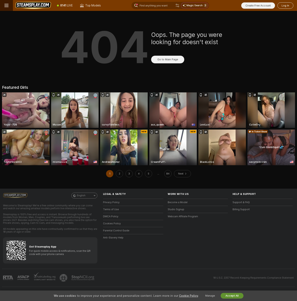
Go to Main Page (167, 59)
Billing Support (241, 209)
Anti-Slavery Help (113, 237)
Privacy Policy (111, 202)
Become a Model (177, 202)
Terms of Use (111, 209)
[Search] (177, 5)
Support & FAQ (241, 202)
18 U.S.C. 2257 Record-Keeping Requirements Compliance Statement (253, 277)
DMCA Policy (110, 216)
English (81, 195)
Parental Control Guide (116, 230)
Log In (285, 5)
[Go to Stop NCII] (83, 277)
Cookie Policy (188, 295)
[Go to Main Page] (33, 5)
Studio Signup (176, 209)
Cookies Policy (112, 223)
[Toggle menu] (6, 5)
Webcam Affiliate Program (183, 216)
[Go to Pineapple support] (64, 278)
